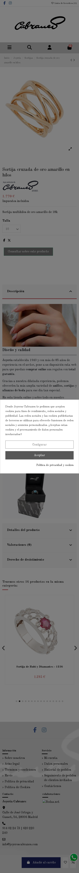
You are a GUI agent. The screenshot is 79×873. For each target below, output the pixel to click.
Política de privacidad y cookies (55, 465)
